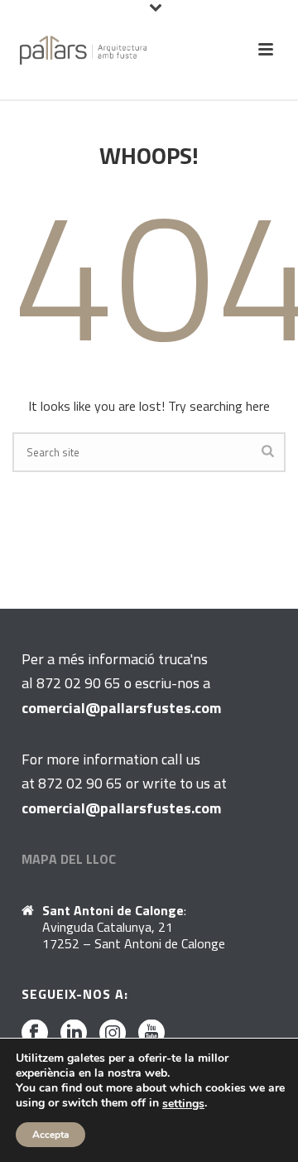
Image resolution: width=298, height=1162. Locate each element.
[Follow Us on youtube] (151, 1034)
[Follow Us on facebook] (35, 1034)
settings (183, 1104)
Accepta (50, 1134)
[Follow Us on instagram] (112, 1034)
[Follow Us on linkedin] (73, 1034)
